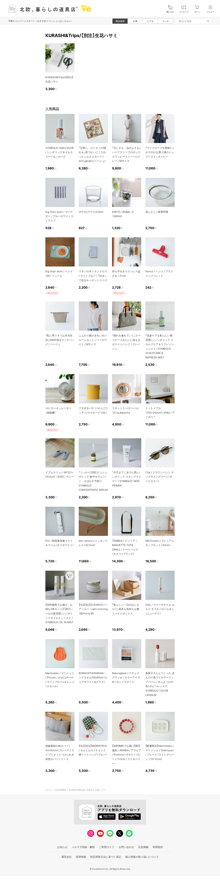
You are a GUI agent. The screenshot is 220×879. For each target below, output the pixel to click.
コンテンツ (184, 12)
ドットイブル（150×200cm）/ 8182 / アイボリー (160, 413)
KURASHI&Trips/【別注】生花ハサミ (87, 789)
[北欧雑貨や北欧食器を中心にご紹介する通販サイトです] (48, 8)
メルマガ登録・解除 (83, 847)
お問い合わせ (126, 847)
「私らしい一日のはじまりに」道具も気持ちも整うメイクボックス (125, 609)
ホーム (48, 789)
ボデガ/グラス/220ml (91, 211)
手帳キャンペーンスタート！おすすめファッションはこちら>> (40, 21)
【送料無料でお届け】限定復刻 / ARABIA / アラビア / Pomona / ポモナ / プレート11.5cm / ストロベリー (126, 754)
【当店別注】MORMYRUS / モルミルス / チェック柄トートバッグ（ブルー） (93, 750)
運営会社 (66, 856)
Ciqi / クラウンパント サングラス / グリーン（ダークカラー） (159, 477)
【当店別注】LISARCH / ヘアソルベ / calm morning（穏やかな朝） (93, 609)
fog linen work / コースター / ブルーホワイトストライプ (59, 216)
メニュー (210, 12)
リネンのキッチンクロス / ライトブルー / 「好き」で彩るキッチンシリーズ (93, 276)
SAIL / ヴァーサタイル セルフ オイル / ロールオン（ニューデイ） (159, 609)
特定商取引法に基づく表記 (105, 856)
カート (197, 12)
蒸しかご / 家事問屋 (156, 211)
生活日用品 (60, 789)
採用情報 (81, 856)
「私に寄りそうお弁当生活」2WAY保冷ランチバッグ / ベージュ (59, 340)
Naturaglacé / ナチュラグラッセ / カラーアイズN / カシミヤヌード (126, 678)
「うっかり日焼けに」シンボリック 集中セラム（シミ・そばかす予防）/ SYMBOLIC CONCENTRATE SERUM (93, 481)
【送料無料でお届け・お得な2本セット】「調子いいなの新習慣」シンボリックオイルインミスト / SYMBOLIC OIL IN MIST (59, 613)
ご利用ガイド (106, 847)
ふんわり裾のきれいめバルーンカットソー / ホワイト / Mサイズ (93, 340)
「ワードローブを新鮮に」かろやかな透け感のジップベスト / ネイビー (159, 152)
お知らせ (62, 847)
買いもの (170, 12)
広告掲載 (143, 847)
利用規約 (158, 847)
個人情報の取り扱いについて (142, 856)
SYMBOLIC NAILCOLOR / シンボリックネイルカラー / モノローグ (59, 152)
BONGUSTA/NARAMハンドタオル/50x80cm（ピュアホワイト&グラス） (93, 678)
